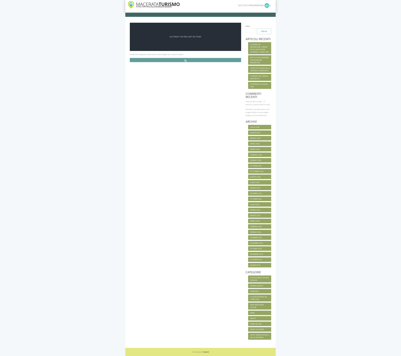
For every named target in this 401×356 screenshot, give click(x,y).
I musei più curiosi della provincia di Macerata (260, 69)
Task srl (206, 352)
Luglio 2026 (255, 127)
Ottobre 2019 (256, 259)
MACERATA (158, 4)
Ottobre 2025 (256, 166)
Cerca (248, 26)
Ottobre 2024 (256, 199)
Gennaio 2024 (255, 232)
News (252, 313)
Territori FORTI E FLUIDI (262, 104)
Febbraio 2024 (256, 226)
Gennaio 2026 (255, 160)
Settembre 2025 (257, 171)
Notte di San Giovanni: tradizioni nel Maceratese (259, 60)
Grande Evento (256, 285)
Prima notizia (256, 324)
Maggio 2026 (255, 138)
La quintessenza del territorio (258, 298)
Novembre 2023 (256, 243)
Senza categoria (257, 329)
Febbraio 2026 (256, 155)
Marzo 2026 (255, 149)
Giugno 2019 (255, 265)
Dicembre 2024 (256, 193)
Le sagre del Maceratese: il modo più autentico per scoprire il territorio (259, 48)
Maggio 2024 (255, 215)
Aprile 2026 (255, 143)
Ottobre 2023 (256, 248)
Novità (253, 318)
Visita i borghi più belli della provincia (259, 336)
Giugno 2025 (255, 188)
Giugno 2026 (255, 132)
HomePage (254, 291)
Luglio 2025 (255, 182)
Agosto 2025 (255, 177)
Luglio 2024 (255, 204)
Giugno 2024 (255, 210)
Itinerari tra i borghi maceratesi (259, 77)
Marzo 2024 (255, 221)
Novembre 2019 (256, 254)
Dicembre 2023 (256, 237)
